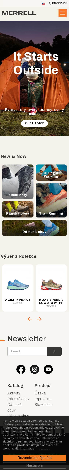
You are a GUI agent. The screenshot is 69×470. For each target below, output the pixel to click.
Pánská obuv (18, 399)
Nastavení (34, 465)
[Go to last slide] (30, 319)
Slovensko (44, 405)
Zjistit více (34, 123)
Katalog (15, 385)
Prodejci (59, 3)
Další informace (23, 448)
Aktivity (13, 393)
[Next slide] (39, 319)
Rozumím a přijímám (34, 458)
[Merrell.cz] (19, 13)
